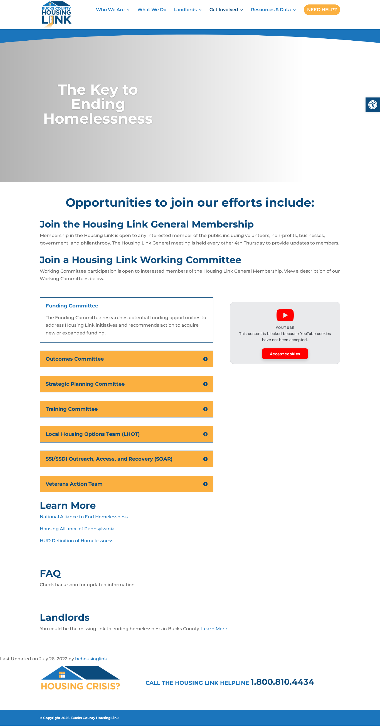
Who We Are (110, 10)
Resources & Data (271, 10)
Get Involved (223, 10)
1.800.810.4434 (282, 682)
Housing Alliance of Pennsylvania (77, 528)
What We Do (151, 10)
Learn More (214, 628)
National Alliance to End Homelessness (84, 516)
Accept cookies (285, 353)
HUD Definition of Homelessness (76, 540)
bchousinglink (91, 658)
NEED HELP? (322, 9)
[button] (373, 104)
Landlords (185, 10)
